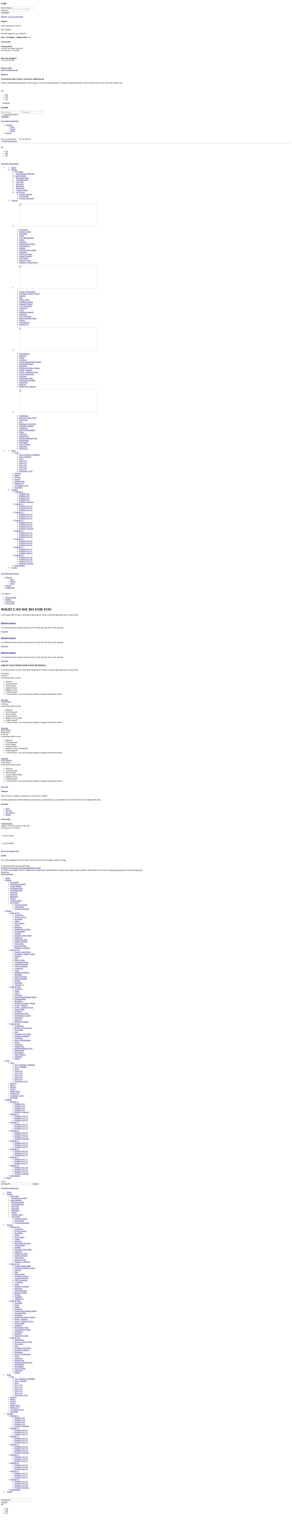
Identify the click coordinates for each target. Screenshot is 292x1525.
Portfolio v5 (14, 1141)
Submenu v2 (19, 985)
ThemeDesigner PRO (18, 884)
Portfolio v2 (14, 1114)
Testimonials (9, 588)
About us (8, 577)
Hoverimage (19, 1053)
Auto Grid (13, 892)
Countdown (19, 968)
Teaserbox (18, 1011)
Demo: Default (10, 598)
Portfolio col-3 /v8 (21, 1170)
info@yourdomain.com (9, 70)
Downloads (19, 1030)
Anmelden (5, 13)
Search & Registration (22, 1040)
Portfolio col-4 (20, 1110)
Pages (7, 1061)
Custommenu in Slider (23, 1016)
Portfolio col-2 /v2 (21, 1116)
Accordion (18, 989)
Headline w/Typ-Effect (23, 1034)
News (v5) (18, 1077)
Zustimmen (5, 872)
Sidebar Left (14, 1094)
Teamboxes (19, 1038)
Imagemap (18, 975)
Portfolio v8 (14, 1165)
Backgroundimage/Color (23, 1048)
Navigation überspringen (10, 121)
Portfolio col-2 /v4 (21, 1133)
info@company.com (9, 141)
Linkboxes (18, 938)
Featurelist (18, 983)
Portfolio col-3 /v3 (21, 1126)
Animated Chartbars (22, 1036)
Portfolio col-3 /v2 (21, 1118)
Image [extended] (21, 979)
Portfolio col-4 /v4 (21, 1137)
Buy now (8, 811)
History (12, 129)
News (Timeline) (21, 1067)
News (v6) (18, 1079)
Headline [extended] (22, 972)
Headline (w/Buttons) (22, 948)
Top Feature (14, 882)
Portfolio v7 (14, 1157)
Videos (17, 993)
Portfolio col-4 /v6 (21, 1155)
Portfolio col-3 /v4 (21, 1135)
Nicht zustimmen (7, 874)
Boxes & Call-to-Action (23, 1028)
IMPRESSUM (31, 868)
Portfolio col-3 (20, 1108)
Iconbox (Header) (21, 942)
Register (4, 17)
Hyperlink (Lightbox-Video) (25, 954)
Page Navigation (21, 977)
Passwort (4, 10)
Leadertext (18, 1044)
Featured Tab (19, 1046)
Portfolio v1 (14, 1102)
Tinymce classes (20, 917)
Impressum (138, 870)
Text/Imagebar (20, 931)
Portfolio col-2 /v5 (21, 1143)
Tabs (16, 958)
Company (9, 125)
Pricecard (18, 1020)
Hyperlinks (19, 919)
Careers (13, 1089)
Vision (12, 131)
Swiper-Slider (20, 1009)
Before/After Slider (21, 1022)
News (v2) (18, 1071)
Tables (17, 921)
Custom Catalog (16, 901)
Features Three (15, 987)
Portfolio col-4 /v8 (21, 1172)
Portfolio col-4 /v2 (21, 1120)
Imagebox (18, 927)
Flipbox (17, 1059)
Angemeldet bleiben (11, 115)
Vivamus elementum (22, 909)
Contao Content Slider (23, 952)
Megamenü (14, 897)
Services (13, 1087)
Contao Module (15, 886)
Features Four (15, 1024)
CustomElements (16, 890)
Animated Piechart (21, 964)
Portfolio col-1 (20, 1104)
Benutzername (6, 8)
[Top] (1, 1498)
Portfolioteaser (15, 1176)
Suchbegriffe (5, 1184)
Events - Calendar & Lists (24, 1007)
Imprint (8, 815)
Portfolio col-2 (20, 1106)
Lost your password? (15, 17)
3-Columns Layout (17, 1096)
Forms (17, 991)
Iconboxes (18, 995)
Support (8, 133)
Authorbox (18, 1057)
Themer (13, 899)
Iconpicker (14, 894)
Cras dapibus (19, 907)
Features (8, 911)
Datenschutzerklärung (116, 870)
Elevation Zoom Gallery (23, 936)
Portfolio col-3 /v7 (21, 1161)
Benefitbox (19, 1001)
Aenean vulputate (21, 905)
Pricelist (17, 981)
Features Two (15, 950)
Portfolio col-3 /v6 (21, 1153)
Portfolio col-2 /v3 (21, 1124)
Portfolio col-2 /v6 (21, 1151)
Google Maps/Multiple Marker (26, 997)
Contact (8, 1178)
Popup (17, 1042)
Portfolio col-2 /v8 (21, 1167)
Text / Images (19, 923)
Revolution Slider (16, 888)
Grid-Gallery (19, 944)
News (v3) (18, 1073)
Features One (15, 913)
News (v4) (18, 1075)
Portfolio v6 (14, 1149)
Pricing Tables (20, 960)
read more (4, 631)
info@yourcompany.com (10, 851)
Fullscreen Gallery (21, 940)
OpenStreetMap (20, 999)
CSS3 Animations (21, 966)
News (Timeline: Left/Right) (25, 1065)
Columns (18, 956)
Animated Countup (21, 962)
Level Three (9, 602)
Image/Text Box (20, 946)
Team (12, 127)
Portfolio (8, 1100)
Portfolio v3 (14, 1122)
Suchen (4, 1502)
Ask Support (10, 813)
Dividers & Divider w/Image (25, 1003)
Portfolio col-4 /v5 (21, 1147)
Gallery (17, 925)
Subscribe (4, 700)
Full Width (14, 1098)
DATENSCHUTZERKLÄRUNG (13, 868)
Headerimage (19, 1050)
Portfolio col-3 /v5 (21, 1145)
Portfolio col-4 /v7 (21, 1163)
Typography (19, 915)
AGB (39, 868)
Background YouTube (22, 929)
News (12, 1063)
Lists (16, 1032)
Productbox (19, 1018)
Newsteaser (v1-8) (21, 1081)
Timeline (18, 933)
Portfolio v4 (14, 1131)
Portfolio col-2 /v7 (21, 1159)
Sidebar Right (15, 1092)
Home (7, 878)
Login (17, 970)
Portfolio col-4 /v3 (21, 1128)
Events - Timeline (21, 1005)
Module (8, 600)
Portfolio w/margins (22, 1112)
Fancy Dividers (20, 1055)
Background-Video (21, 1014)
